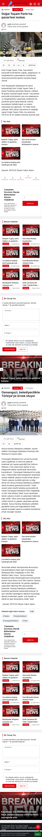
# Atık (32, 611)
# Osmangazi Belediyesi (10, 621)
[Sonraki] (40, 369)
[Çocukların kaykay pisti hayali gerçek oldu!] (11, 156)
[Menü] (4, 4)
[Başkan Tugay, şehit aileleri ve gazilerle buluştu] (11, 135)
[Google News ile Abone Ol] (9, 60)
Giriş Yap (23, 349)
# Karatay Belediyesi (20, 616)
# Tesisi (25, 621)
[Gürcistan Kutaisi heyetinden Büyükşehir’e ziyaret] (31, 135)
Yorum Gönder (9, 349)
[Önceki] (1, 369)
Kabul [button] (37, 834)
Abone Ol (30, 203)
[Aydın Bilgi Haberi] (17, 4)
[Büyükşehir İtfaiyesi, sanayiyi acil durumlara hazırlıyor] (10, 279)
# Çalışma (6, 616)
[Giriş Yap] (34, 4)
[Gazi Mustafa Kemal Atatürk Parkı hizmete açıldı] (31, 257)
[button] (30, 4)
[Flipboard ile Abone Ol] (21, 60)
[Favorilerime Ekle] (9, 65)
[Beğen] (4, 65)
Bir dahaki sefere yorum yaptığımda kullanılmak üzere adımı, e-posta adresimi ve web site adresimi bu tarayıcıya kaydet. (22, 343)
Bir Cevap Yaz (10, 298)
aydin (9, 24)
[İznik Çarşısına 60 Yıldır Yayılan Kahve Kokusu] (31, 279)
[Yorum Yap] (14, 65)
